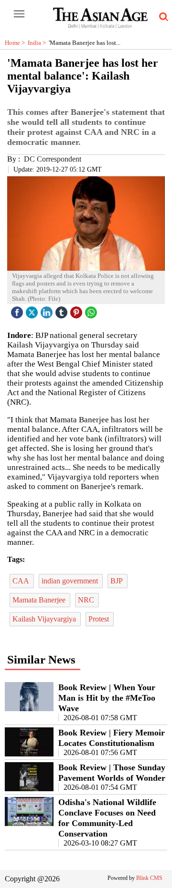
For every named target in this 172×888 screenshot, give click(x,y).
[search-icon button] (162, 17)
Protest (99, 619)
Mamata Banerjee (39, 600)
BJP (117, 581)
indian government (71, 581)
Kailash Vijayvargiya (45, 619)
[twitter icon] (33, 310)
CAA (21, 581)
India (38, 42)
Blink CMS (149, 878)
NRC (87, 600)
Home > (16, 42)
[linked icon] (48, 310)
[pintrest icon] (77, 310)
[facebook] (18, 310)
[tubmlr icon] (62, 310)
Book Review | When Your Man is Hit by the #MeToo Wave (106, 698)
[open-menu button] (19, 14)
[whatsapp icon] (92, 310)
